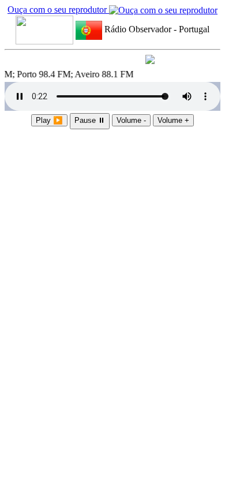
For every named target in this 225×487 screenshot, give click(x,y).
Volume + (173, 120)
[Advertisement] (112, 191)
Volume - (131, 120)
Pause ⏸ (89, 120)
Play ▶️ (49, 120)
